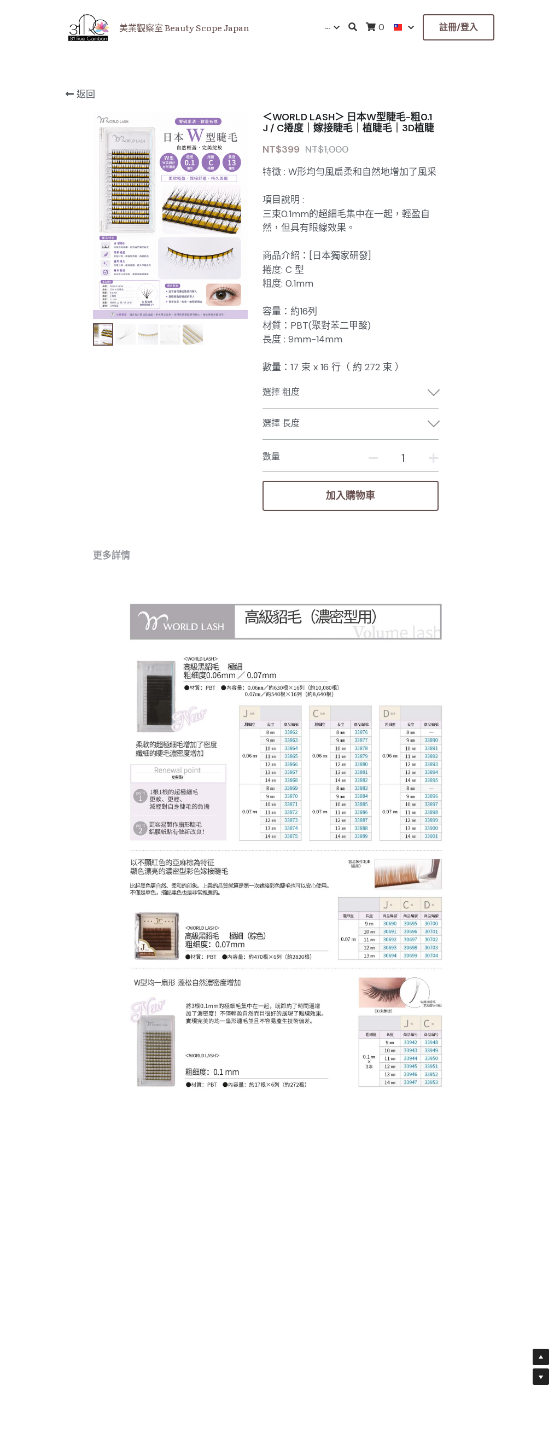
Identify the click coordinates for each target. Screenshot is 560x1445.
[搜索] (352, 27)
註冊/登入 (458, 27)
